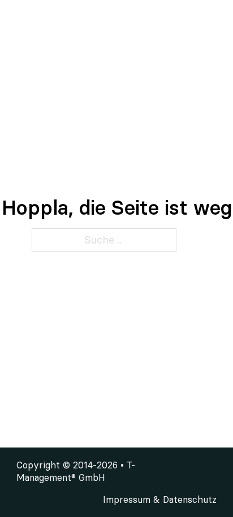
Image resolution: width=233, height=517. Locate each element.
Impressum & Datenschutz (160, 499)
